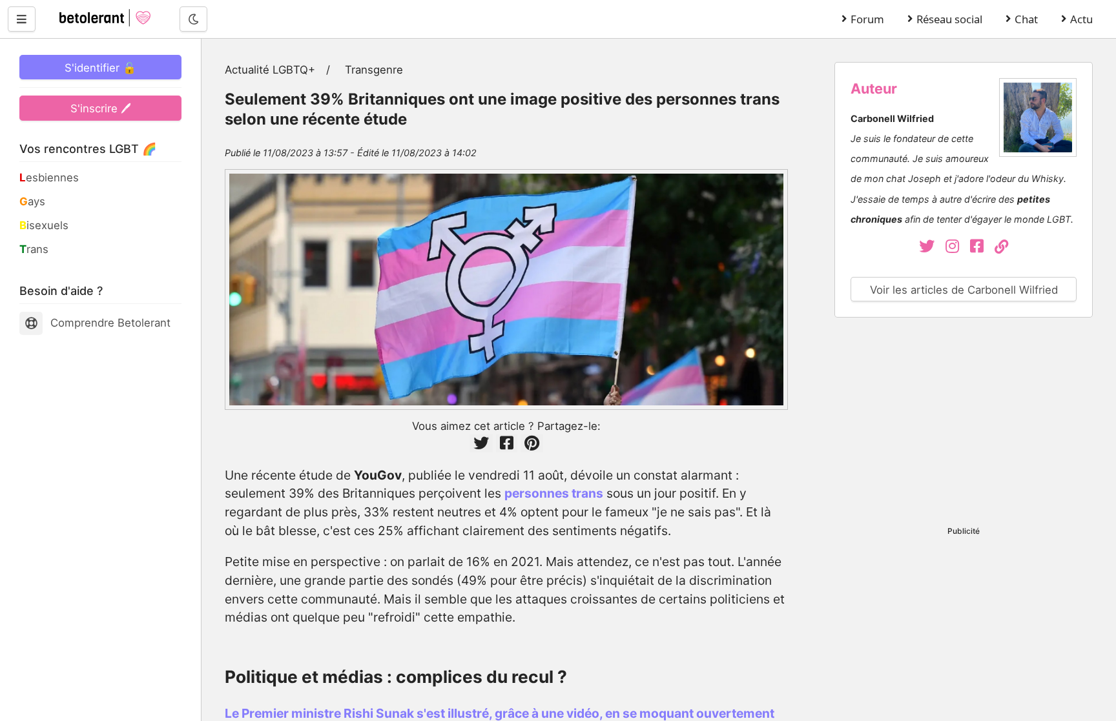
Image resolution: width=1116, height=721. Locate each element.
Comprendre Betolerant (110, 322)
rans (33, 249)
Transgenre (374, 69)
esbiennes (49, 177)
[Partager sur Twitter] (481, 443)
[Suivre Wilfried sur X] (928, 247)
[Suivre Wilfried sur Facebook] (982, 247)
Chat (1026, 19)
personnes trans (553, 493)
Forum (867, 19)
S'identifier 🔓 (100, 67)
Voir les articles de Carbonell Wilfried (964, 289)
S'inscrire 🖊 (100, 108)
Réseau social (949, 19)
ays (32, 201)
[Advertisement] (963, 424)
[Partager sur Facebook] (506, 443)
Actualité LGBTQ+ (270, 69)
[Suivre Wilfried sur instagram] (958, 247)
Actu (1081, 19)
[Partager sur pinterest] (532, 443)
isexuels (43, 225)
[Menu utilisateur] (22, 18)
